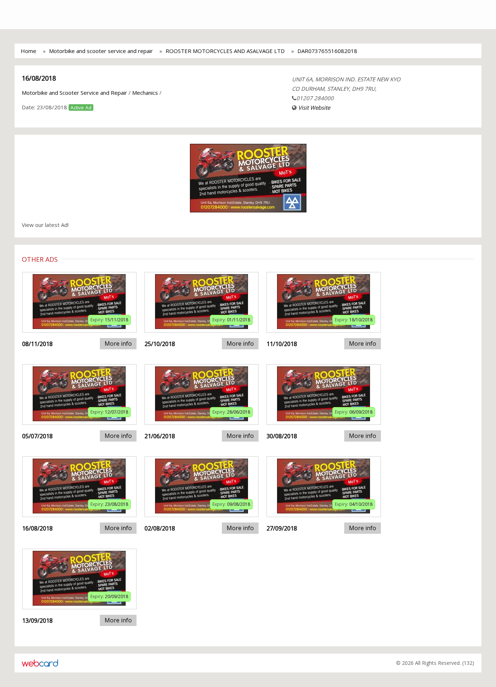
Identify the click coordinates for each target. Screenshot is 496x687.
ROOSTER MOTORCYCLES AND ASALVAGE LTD (225, 50)
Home (28, 50)
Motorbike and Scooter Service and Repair (74, 92)
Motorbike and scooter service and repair (101, 50)
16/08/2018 (39, 78)
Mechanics (145, 92)
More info (118, 343)
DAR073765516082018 (327, 50)
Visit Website (314, 107)
